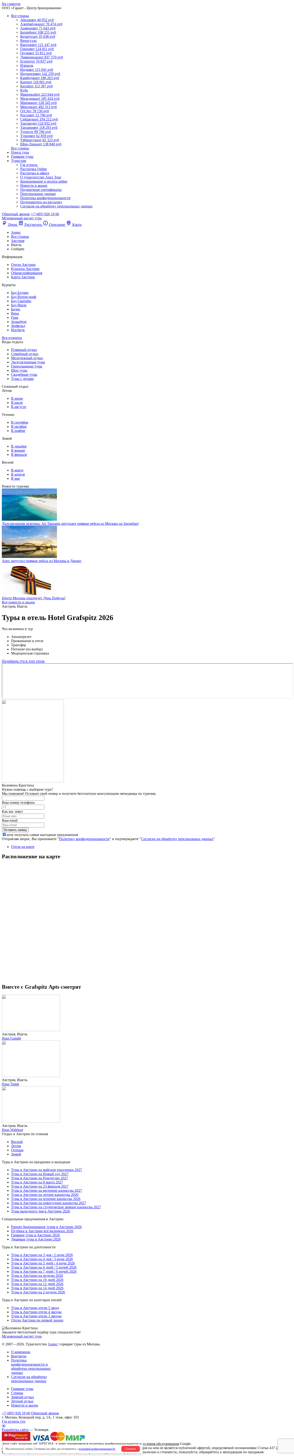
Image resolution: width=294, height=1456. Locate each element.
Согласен (130, 1448)
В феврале (19, 455)
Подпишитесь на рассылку (41, 202)
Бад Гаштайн (21, 301)
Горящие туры (22, 156)
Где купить (28, 165)
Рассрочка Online (33, 169)
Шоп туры (19, 370)
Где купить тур (13, 1421)
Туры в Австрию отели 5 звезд (35, 1308)
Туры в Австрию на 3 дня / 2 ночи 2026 (42, 1255)
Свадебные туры (24, 374)
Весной (17, 1142)
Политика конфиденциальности (45, 198)
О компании (20, 1352)
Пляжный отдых (24, 350)
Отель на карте (22, 847)
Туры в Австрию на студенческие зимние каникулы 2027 (56, 1207)
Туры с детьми (22, 379)
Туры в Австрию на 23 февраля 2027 (39, 1186)
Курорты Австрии (25, 269)
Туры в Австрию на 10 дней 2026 (37, 1280)
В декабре (19, 446)
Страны (17, 1393)
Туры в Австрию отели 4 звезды (36, 1312)
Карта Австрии (23, 277)
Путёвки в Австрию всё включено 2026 (42, 1231)
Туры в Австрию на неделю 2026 (37, 1276)
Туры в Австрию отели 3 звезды (36, 1316)
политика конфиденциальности (114, 1444)
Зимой (16, 1154)
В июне (17, 398)
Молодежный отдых (27, 358)
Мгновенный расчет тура (22, 1336)
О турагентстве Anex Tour (40, 177)
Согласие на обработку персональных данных (56, 206)
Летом (16, 1146)
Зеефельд (18, 326)
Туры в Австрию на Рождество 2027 (39, 1178)
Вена (15, 313)
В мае (15, 478)
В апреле (18, 474)
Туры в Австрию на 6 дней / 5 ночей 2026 (43, 1267)
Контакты (18, 1356)
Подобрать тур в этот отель (23, 661)
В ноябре (18, 431)
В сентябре (19, 422)
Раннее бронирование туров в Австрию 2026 (46, 1227)
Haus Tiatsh (10, 1084)
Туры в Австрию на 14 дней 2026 (37, 1288)
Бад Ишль (18, 305)
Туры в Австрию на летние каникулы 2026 (44, 1195)
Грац (14, 317)
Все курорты (12, 338)
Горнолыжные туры (26, 366)
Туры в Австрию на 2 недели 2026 (38, 1292)
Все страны (20, 16)
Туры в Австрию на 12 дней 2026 (37, 1284)
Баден (15, 309)
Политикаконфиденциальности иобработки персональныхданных (31, 1366)
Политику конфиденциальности (84, 839)
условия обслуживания (161, 1444)
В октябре (19, 426)
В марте (17, 470)
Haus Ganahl (11, 1038)
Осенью (17, 1150)
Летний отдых (22, 1401)
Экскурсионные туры (28, 362)
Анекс (53, 1344)
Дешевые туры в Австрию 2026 (36, 1239)
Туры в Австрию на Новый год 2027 (39, 1174)
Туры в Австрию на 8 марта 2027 (37, 1182)
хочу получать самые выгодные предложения (42, 835)
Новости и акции (33, 185)
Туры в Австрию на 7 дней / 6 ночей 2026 (43, 1271)
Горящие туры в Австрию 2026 (35, 1235)
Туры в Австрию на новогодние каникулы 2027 (48, 1203)
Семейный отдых (24, 354)
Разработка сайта (15, 1430)
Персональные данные (38, 194)
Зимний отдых (22, 1397)
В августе (18, 407)
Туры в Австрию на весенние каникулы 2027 (46, 1190)
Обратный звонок (45, 1413)
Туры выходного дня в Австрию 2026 (40, 1211)
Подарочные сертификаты (41, 190)
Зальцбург (19, 322)
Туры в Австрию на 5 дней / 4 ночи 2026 (43, 1263)
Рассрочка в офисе (34, 173)
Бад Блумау (20, 293)
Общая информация (26, 273)
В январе (18, 450)
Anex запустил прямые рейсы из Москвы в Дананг (42, 561)
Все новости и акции (18, 602)
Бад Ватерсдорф (23, 297)
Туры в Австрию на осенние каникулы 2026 (45, 1199)
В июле (17, 403)
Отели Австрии (23, 265)
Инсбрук (18, 330)
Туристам (18, 161)
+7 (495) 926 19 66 (45, 214)
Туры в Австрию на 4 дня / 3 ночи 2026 (42, 1259)
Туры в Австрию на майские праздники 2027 (46, 1170)
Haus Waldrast (12, 1130)
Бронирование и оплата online (43, 181)
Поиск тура (20, 152)
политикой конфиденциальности (97, 1448)
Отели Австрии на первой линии (37, 1320)
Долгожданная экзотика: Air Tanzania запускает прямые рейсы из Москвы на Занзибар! (70, 524)
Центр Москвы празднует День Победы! (33, 598)
